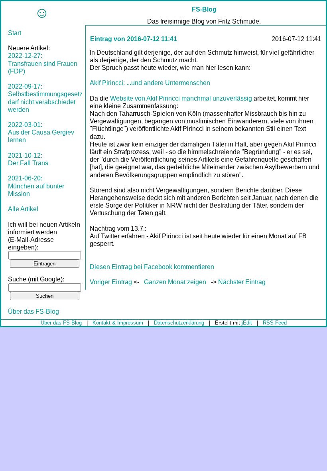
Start (14, 33)
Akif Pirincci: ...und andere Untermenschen (150, 82)
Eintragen (44, 264)
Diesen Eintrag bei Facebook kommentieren (152, 266)
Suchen (44, 296)
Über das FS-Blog (33, 311)
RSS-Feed (275, 323)
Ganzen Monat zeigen (175, 282)
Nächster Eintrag (242, 282)
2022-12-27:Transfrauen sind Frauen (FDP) (42, 63)
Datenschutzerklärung (179, 323)
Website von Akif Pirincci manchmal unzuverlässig (181, 98)
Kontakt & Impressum (118, 323)
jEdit (247, 323)
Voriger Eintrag (111, 282)
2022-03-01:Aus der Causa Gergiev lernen (41, 132)
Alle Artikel (23, 209)
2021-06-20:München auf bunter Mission (36, 186)
